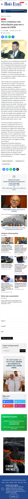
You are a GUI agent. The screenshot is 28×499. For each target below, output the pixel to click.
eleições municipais (8, 161)
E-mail (3, 326)
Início (4, 16)
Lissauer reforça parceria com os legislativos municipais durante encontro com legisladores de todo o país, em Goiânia (21, 249)
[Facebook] (2, 36)
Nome (3, 321)
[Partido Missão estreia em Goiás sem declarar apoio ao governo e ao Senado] (21, 278)
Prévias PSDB (6, 164)
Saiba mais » (14, 492)
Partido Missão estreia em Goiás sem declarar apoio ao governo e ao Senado (21, 285)
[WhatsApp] (9, 36)
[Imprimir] (17, 169)
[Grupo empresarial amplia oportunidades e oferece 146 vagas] (7, 259)
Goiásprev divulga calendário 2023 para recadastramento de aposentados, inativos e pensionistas (7, 248)
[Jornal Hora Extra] (14, 4)
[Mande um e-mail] (7, 30)
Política (9, 16)
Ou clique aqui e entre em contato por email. (15, 188)
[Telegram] (13, 36)
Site (2, 331)
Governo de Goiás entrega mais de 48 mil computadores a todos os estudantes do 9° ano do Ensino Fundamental (21, 268)
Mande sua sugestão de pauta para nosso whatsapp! (14, 183)
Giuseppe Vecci (20, 161)
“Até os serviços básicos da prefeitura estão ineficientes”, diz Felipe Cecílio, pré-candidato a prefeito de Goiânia (7, 287)
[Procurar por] (26, 4)
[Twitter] (6, 36)
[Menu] (2, 4)
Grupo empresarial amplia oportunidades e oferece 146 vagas (7, 266)
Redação (5, 30)
